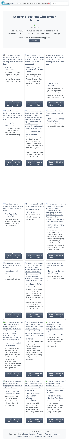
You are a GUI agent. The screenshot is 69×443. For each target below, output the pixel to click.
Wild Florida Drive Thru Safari (12, 215)
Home (19, 3)
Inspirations (36, 3)
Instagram (56, 434)
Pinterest (48, 434)
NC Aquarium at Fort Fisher (32, 210)
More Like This (17, 104)
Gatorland (30, 339)
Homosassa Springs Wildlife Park (55, 120)
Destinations (26, 3)
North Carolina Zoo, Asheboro (13, 272)
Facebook (40, 434)
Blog (18, 436)
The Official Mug (26, 436)
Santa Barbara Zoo (55, 334)
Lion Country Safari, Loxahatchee (34, 133)
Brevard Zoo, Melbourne (10, 68)
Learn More (9, 104)
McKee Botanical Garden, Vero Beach (55, 397)
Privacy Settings (39, 436)
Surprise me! (34, 41)
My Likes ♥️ (46, 3)
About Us (49, 436)
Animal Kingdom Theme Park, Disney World (34, 69)
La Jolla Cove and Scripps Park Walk (12, 392)
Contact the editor (29, 434)
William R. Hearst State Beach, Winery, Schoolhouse (33, 396)
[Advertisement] (34, 184)
